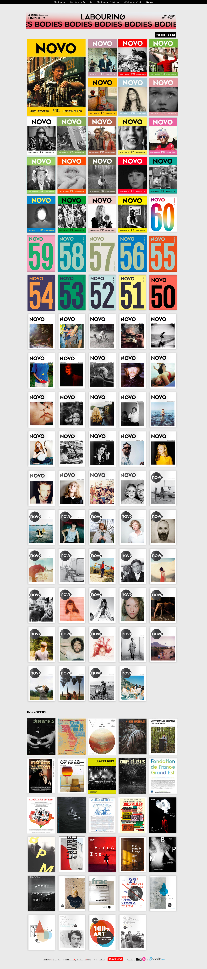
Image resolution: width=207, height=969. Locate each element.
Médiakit (102, 960)
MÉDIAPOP (47, 960)
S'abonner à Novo (165, 35)
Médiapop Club (133, 2)
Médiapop (60, 2)
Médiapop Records (81, 2)
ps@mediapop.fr (80, 960)
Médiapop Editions (108, 2)
